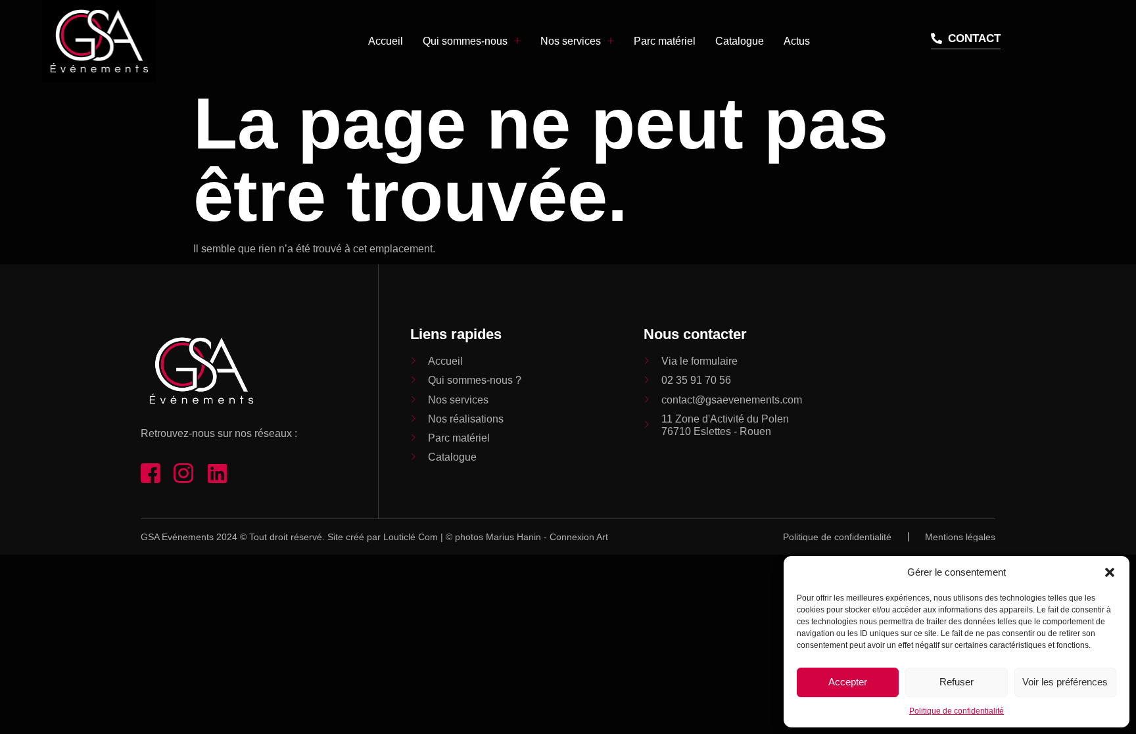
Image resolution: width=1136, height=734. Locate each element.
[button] (1109, 572)
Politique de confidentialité (956, 711)
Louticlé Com (410, 537)
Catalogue (739, 41)
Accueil (385, 41)
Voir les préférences (1065, 681)
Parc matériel (665, 41)
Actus (797, 41)
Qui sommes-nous (465, 41)
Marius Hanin (513, 537)
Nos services (570, 41)
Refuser (956, 681)
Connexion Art (579, 537)
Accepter (847, 681)
